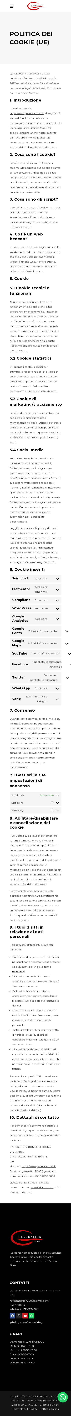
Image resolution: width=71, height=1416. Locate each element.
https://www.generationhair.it (27, 113)
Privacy (33, 1408)
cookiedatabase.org (43, 1187)
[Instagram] (19, 1315)
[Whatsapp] (31, 1315)
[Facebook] (12, 1315)
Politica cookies (49, 1408)
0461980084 (17, 1305)
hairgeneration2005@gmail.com (29, 1300)
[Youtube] (25, 1315)
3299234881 (31, 1309)
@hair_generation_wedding (26, 1322)
